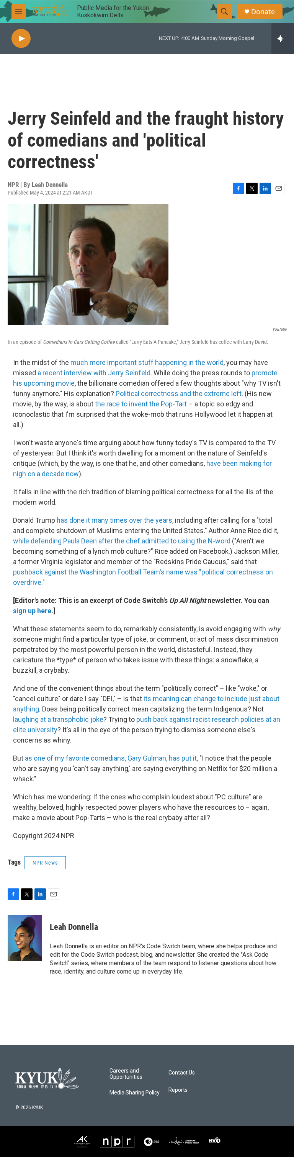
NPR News (45, 863)
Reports (178, 1090)
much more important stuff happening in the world (147, 362)
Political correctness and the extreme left (179, 394)
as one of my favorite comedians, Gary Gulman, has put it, (111, 758)
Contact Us (181, 1073)
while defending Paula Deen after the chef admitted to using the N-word (121, 541)
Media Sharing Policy (134, 1093)
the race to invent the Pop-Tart (141, 404)
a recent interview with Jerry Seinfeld (94, 373)
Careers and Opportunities (125, 1074)
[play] (21, 38)
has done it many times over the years (114, 520)
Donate (263, 12)
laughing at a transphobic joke (58, 719)
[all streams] (282, 38)
